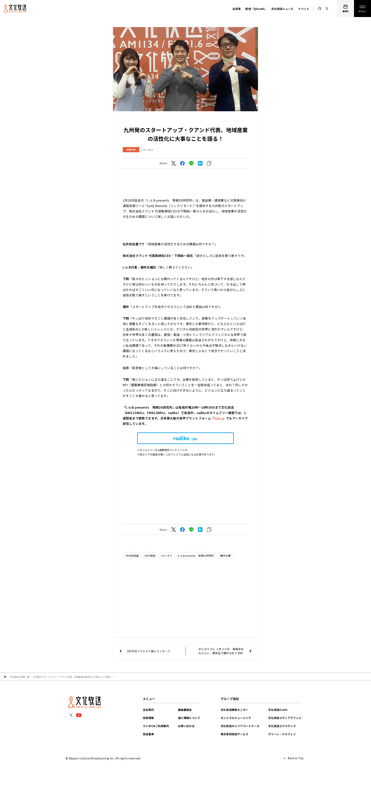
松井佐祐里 (132, 555)
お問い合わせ (186, 726)
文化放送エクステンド (282, 726)
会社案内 (148, 710)
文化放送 (150, 555)
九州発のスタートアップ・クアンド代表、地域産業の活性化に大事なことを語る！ (73, 676)
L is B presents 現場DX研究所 (196, 555)
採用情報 (148, 718)
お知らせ (131, 149)
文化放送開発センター (234, 710)
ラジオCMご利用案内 (156, 726)
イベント (303, 9)
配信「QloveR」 (256, 9)
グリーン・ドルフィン (282, 734)
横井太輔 (225, 555)
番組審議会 (185, 710)
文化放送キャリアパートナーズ (240, 726)
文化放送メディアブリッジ (284, 718)
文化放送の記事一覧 (19, 676)
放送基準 (148, 734)
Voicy (218, 418)
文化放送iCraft (278, 710)
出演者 (236, 9)
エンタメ (167, 555)
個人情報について (189, 718)
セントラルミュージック (236, 718)
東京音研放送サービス (234, 734)
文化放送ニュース (282, 9)
